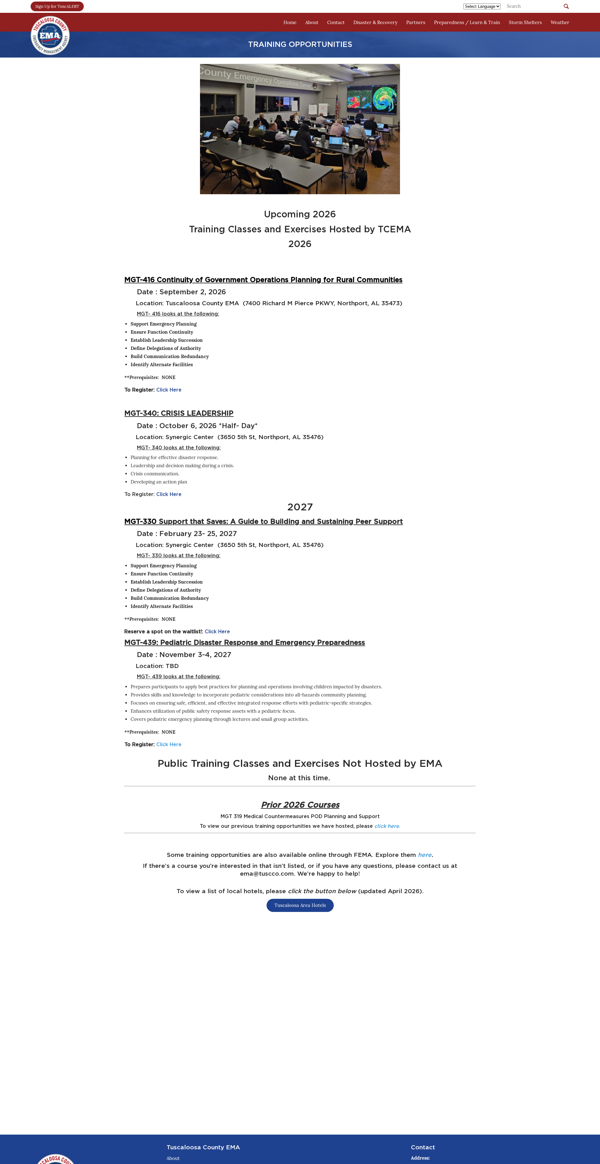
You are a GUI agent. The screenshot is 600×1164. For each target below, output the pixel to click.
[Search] (566, 7)
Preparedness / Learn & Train (467, 22)
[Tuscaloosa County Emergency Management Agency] (50, 22)
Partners (415, 22)
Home (290, 22)
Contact (336, 22)
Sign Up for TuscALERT (57, 6)
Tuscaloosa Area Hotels (300, 905)
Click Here (169, 389)
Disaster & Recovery (375, 22)
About (311, 22)
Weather (560, 22)
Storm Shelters (525, 22)
